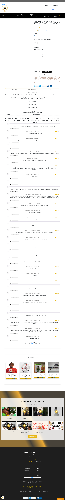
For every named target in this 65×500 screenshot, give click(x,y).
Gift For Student (56, 78)
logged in (32, 343)
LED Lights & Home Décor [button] (36, 15)
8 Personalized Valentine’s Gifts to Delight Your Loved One (40, 431)
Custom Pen (50, 78)
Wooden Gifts (57, 77)
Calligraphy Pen (45, 78)
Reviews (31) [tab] (49, 89)
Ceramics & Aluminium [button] (12, 15)
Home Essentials (49, 76)
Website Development (38, 472)
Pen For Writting (56, 79)
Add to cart (47, 71)
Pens (45, 77)
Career (38, 473)
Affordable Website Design (8, 431)
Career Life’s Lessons (40, 416)
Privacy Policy (45, 491)
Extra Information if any (38, 56)
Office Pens (50, 79)
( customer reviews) (42, 30)
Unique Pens (47, 81)
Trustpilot (3, 4)
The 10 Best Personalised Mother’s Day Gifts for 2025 (9, 417)
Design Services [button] (41, 15)
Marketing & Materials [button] (31, 15)
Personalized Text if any (38, 49)
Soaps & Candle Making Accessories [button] (22, 15)
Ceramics (44, 76)
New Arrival (3, 16)
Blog (38, 475)
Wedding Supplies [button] (51, 15)
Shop (38, 470)
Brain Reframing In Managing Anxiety (24, 417)
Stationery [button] (17, 15)
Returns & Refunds (26, 473)
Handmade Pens (44, 79)
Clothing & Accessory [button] (7, 15)
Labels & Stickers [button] (27, 15)
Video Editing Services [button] (55, 16)
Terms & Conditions (37, 491)
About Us (26, 472)
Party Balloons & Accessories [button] (46, 16)
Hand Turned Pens (37, 79)
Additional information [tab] (32, 89)
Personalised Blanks (50, 77)
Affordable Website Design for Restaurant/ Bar (24, 431)
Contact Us (26, 470)
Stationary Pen (42, 81)
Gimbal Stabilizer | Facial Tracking (56, 416)
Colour (35, 42)
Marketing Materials (40, 77)
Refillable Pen (36, 81)
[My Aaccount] (62, 15)
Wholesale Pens (54, 81)
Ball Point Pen (38, 78)
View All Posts (32, 436)
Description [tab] (14, 89)
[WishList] (59, 15)
